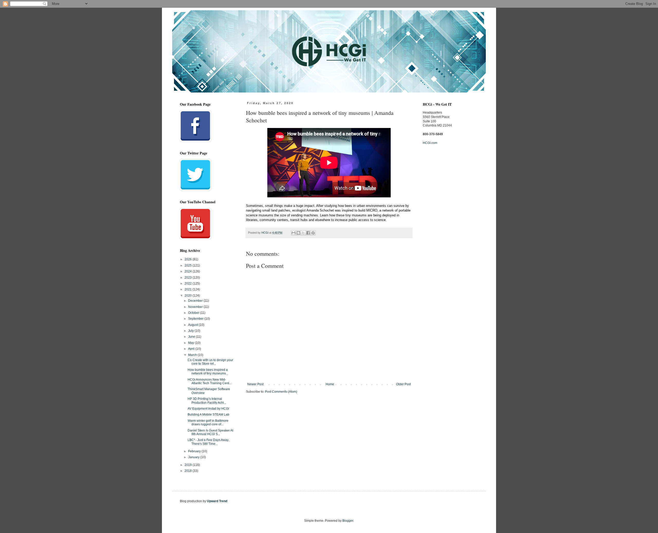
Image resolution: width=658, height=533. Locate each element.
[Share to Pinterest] (313, 232)
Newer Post (255, 384)
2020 (189, 295)
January (194, 457)
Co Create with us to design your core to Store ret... (210, 361)
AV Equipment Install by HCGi (208, 408)
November (196, 307)
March (193, 355)
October (194, 313)
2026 (189, 259)
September (196, 318)
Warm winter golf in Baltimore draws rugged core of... (208, 422)
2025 (189, 265)
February (195, 451)
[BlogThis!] (298, 232)
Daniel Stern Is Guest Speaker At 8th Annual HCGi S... (210, 432)
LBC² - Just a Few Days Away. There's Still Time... (208, 441)
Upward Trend (217, 501)
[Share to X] (303, 232)
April (191, 349)
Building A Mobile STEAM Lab (208, 414)
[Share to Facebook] (308, 232)
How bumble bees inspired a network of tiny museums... (208, 371)
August (193, 325)
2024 (189, 271)
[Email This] (293, 232)
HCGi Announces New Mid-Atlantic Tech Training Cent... (209, 381)
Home (330, 384)
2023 (189, 277)
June (192, 336)
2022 (189, 283)
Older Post (403, 384)
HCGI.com (430, 143)
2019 (189, 465)
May (191, 343)
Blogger (347, 520)
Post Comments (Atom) (281, 391)
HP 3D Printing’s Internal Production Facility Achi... (207, 400)
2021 (189, 289)
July (191, 331)
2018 (189, 471)
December (196, 300)
